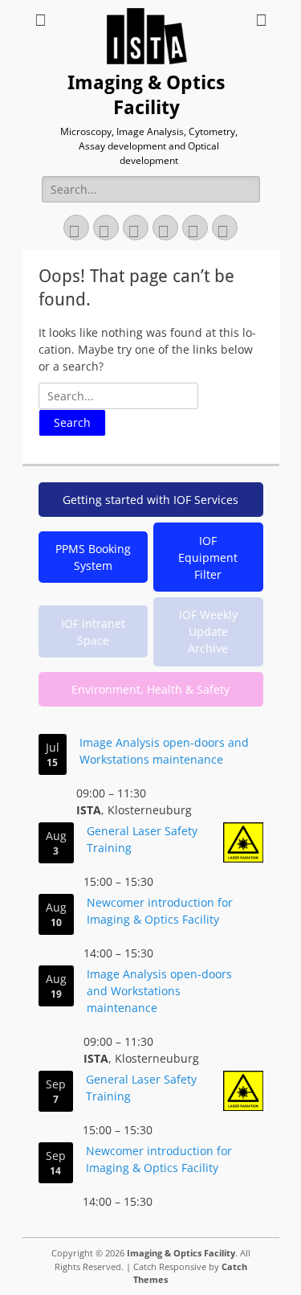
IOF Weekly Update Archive (208, 631)
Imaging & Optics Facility (181, 1253)
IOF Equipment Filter (208, 557)
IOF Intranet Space (93, 632)
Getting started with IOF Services (150, 499)
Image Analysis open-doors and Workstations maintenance (164, 751)
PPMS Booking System (93, 557)
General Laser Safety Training (142, 839)
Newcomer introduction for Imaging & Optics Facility (160, 911)
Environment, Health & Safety (150, 689)
